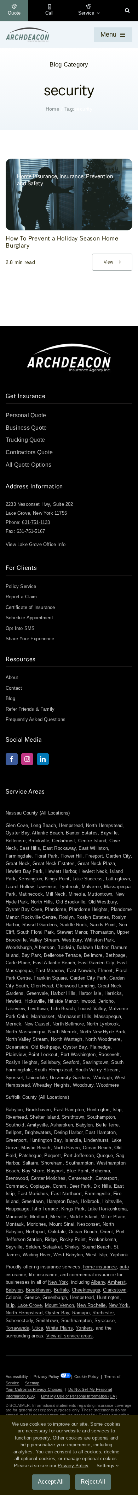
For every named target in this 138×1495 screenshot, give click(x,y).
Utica (37, 1328)
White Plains (59, 1328)
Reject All (93, 1482)
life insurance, (44, 1274)
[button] (127, 10)
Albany (98, 1282)
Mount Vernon (59, 1305)
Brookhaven (38, 1290)
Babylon (14, 1290)
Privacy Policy (46, 1376)
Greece (32, 1297)
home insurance (100, 1266)
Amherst (116, 1282)
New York (58, 1282)
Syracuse (104, 1320)
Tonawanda (17, 1328)
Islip (10, 1305)
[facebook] (12, 759)
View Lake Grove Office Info (35, 544)
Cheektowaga (86, 1290)
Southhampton (76, 1320)
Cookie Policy (86, 1376)
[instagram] (27, 759)
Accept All (51, 1482)
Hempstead (82, 1297)
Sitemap (32, 1383)
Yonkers (84, 1328)
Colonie (13, 1297)
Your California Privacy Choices (34, 1389)
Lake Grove (29, 1305)
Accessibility (17, 1376)
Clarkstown (114, 1290)
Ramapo (81, 1312)
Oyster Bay (57, 1312)
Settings (106, 1465)
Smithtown (47, 1320)
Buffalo (61, 1290)
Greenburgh (54, 1297)
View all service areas (69, 1335)
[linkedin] (43, 759)
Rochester (103, 1312)
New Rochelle (91, 1305)
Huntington (108, 1297)
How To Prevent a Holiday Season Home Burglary (62, 242)
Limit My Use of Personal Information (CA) (79, 1396)
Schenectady (19, 1320)
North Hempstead (24, 1312)
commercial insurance (92, 1274)
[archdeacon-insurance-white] (69, 346)
